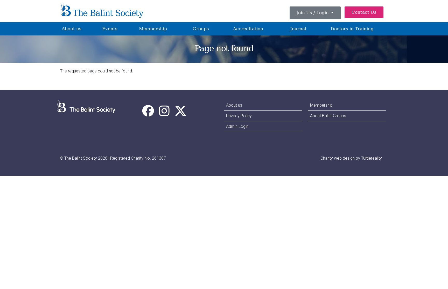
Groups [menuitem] (201, 29)
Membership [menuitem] (153, 29)
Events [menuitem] (109, 29)
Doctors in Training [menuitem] (352, 29)
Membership (321, 105)
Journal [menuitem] (298, 29)
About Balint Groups (328, 115)
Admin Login (237, 126)
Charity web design (337, 158)
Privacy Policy (239, 115)
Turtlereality (371, 158)
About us (234, 105)
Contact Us (364, 12)
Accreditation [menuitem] (248, 29)
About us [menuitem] (71, 29)
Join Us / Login (313, 13)
